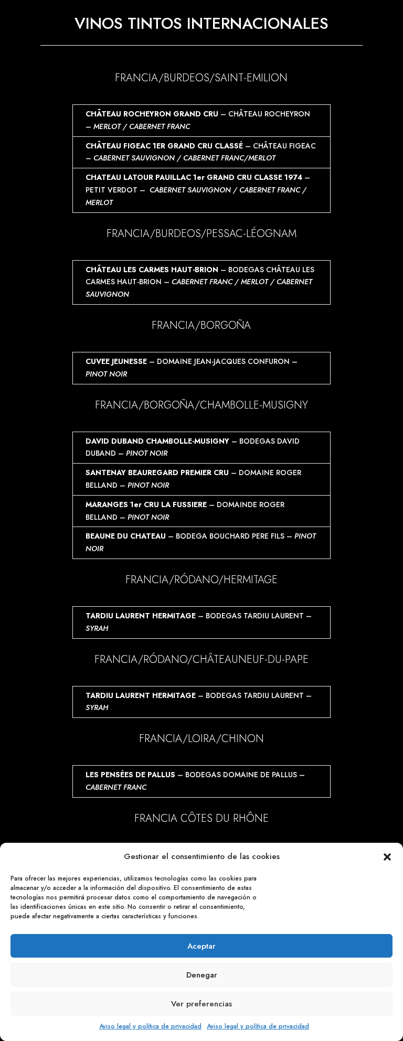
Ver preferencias (201, 1004)
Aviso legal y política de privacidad (150, 1026)
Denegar (201, 975)
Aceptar (201, 946)
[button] (387, 857)
